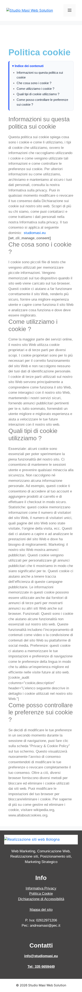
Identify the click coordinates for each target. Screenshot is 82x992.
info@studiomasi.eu (41, 956)
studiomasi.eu (35, 233)
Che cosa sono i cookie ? (34, 83)
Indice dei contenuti (29, 66)
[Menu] (69, 10)
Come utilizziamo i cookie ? (35, 88)
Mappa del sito (41, 910)
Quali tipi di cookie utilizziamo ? (38, 94)
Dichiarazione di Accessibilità (41, 899)
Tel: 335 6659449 (41, 967)
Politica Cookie (41, 894)
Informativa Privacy (41, 888)
